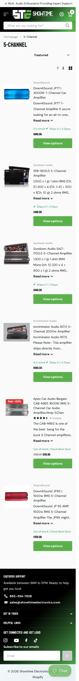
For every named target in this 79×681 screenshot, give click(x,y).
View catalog (6, 14)
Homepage (11, 37)
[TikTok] (36, 640)
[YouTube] (16, 640)
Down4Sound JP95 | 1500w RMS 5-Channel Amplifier (49, 495)
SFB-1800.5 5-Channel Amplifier (49, 173)
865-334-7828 (21, 596)
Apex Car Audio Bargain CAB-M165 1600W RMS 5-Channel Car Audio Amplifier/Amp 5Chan (52, 406)
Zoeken (67, 25)
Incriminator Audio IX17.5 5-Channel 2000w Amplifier (52, 329)
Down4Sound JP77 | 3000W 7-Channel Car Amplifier (49, 92)
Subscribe (67, 656)
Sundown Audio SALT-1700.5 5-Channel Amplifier (52, 251)
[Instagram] (5, 640)
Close (38, 613)
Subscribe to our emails (21, 647)
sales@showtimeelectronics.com (35, 602)
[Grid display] (70, 68)
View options (53, 143)
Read (41, 120)
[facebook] (26, 640)
